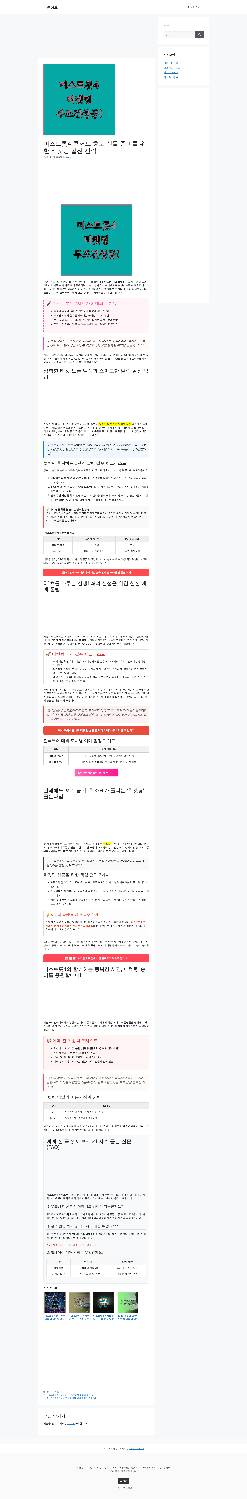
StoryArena (149, 1467)
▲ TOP (123, 1481)
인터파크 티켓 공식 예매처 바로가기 (96, 772)
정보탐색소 (164, 1467)
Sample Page (194, 7)
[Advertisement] (96, 37)
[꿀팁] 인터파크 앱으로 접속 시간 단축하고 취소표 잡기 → (96, 958)
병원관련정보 (171, 62)
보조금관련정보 (172, 67)
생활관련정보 (171, 72)
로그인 (71, 1423)
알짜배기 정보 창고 (99, 1467)
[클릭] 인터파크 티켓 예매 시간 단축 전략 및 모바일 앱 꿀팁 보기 (96, 572)
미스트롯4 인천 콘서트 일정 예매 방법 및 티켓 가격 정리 (72, 1398)
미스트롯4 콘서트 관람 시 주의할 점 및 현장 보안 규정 (71, 1395)
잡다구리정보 (53, 1392)
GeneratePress (136, 1448)
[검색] (199, 34)
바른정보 (50, 7)
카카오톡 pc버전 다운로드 (126, 1467)
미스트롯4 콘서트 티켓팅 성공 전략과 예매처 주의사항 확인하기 (96, 730)
